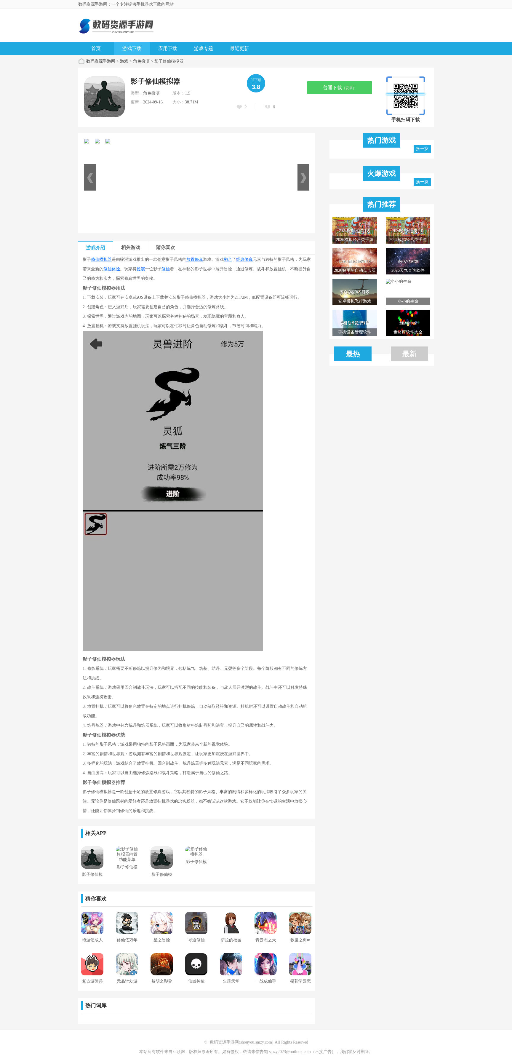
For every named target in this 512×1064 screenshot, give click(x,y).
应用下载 (167, 48)
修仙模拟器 (101, 259)
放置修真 (194, 259)
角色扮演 (141, 61)
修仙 (165, 269)
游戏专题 (203, 48)
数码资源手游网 (100, 61)
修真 (248, 259)
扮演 (141, 269)
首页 (96, 48)
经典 (240, 259)
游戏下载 (131, 48)
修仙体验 (111, 269)
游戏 (124, 61)
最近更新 (239, 48)
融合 (228, 259)
